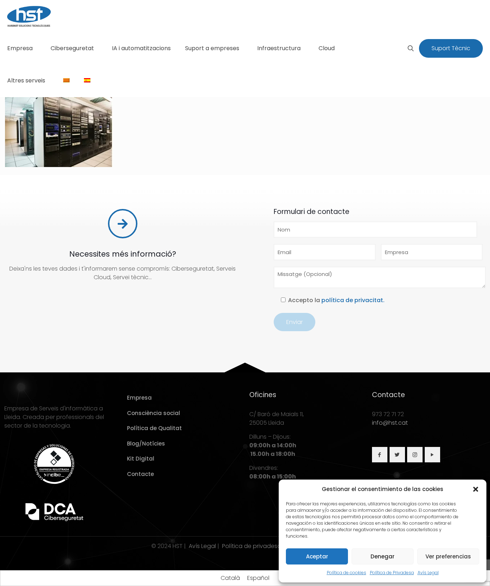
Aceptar (317, 556)
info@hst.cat (390, 423)
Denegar (383, 556)
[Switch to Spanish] (87, 81)
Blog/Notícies (146, 443)
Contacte (140, 474)
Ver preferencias (448, 556)
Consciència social (153, 413)
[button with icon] (379, 454)
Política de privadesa (251, 546)
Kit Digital (140, 458)
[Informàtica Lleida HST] (29, 16)
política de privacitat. (353, 300)
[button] (475, 489)
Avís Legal (428, 573)
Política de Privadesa (392, 573)
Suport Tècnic (451, 48)
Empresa (139, 397)
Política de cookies (346, 573)
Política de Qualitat (154, 428)
